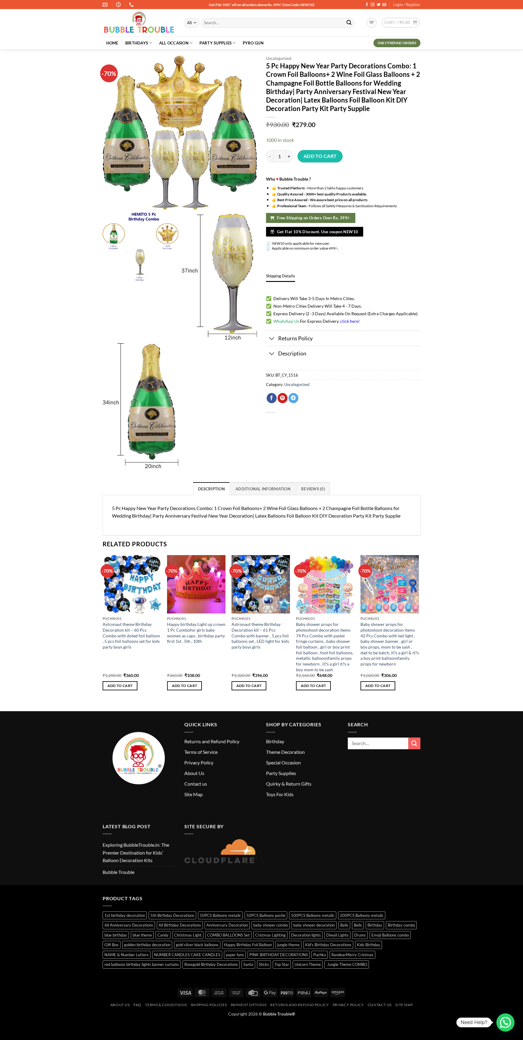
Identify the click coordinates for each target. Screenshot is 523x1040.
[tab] (280, 276)
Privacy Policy (198, 762)
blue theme (142, 935)
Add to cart (320, 156)
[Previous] (102, 628)
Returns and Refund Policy (211, 741)
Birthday (275, 741)
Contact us (195, 784)
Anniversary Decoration (227, 925)
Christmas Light (188, 935)
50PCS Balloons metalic (220, 915)
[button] (401, 23)
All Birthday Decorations (180, 925)
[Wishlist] (372, 23)
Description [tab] (211, 488)
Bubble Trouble (118, 872)
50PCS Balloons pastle (265, 915)
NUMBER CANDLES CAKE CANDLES (187, 954)
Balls (344, 925)
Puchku (319, 954)
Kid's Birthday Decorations (328, 944)
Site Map (193, 794)
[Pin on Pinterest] (283, 398)
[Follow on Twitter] (378, 5)
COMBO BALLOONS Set (228, 935)
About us (120, 1004)
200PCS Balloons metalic (361, 915)
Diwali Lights (337, 935)
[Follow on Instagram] (372, 5)
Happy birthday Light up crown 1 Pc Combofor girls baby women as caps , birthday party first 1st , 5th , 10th (196, 633)
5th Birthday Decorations (172, 915)
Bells (358, 925)
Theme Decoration (285, 752)
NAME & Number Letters (126, 954)
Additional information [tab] (263, 488)
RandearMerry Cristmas (352, 954)
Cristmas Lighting (270, 935)
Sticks (264, 964)
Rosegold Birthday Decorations (211, 964)
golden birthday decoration (147, 944)
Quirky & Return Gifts (288, 784)
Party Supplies (215, 43)
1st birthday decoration (124, 915)
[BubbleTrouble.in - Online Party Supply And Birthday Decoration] (139, 23)
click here (349, 321)
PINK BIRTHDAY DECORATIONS (278, 954)
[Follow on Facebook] (367, 5)
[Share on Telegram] (293, 398)
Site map (404, 1004)
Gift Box (111, 944)
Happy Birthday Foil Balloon (248, 944)
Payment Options (249, 1004)
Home (112, 43)
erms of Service (202, 752)
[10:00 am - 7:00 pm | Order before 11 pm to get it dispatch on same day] (119, 4)
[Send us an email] (384, 5)
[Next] (418, 628)
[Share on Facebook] (272, 398)
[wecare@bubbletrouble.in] (106, 4)
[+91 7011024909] (132, 4)
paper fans (235, 954)
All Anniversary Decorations (128, 925)
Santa (248, 964)
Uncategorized (278, 58)
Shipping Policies (209, 1004)
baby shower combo (270, 925)
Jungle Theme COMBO (346, 964)
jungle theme (288, 944)
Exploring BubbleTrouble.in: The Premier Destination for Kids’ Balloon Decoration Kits (136, 852)
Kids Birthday (368, 944)
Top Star (282, 964)
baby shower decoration (314, 925)
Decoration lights (306, 935)
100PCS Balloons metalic (312, 915)
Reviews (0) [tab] (313, 488)
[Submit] (349, 23)
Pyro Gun (253, 43)
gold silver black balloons (197, 944)
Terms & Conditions (166, 1004)
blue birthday (115, 935)
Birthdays (136, 43)
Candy (163, 935)
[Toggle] (272, 338)
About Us (194, 773)
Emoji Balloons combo (390, 935)
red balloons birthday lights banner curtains (141, 964)
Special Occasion (283, 762)
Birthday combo (401, 925)
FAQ (137, 1004)
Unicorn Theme (307, 964)
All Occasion (174, 43)
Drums (360, 935)
